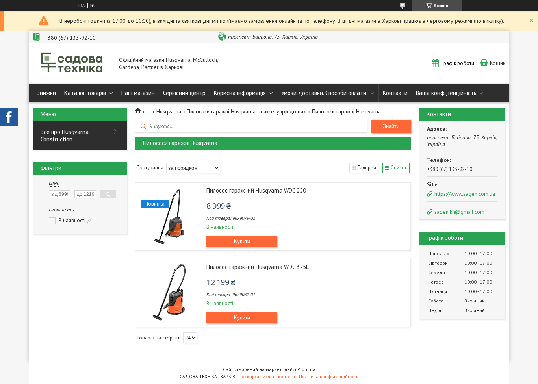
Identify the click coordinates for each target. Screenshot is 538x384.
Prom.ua (306, 369)
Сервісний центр (184, 93)
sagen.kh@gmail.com (459, 211)
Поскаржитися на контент (267, 376)
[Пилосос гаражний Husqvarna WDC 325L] (169, 292)
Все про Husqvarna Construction (65, 135)
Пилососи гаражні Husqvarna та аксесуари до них (246, 111)
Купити (242, 241)
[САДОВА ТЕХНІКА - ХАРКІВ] (72, 63)
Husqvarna (168, 111)
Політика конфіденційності (329, 376)
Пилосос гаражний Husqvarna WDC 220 (256, 190)
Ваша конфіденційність (446, 93)
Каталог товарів (85, 93)
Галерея (367, 167)
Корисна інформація (240, 93)
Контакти (395, 93)
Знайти (391, 126)
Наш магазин (138, 93)
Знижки (46, 93)
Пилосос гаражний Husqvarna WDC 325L (257, 267)
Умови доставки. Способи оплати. (324, 93)
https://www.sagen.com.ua (464, 193)
